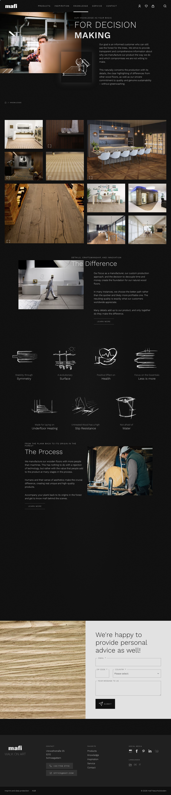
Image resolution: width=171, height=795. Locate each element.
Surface (65, 378)
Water (127, 428)
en (130, 764)
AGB (34, 791)
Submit (108, 704)
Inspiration (62, 6)
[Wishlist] (146, 6)
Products (44, 6)
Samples (147, 601)
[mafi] (11, 6)
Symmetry (24, 378)
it (140, 764)
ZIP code (102, 669)
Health (106, 378)
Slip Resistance (85, 428)
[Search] (165, 6)
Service (97, 6)
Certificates (106, 601)
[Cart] (153, 6)
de (135, 764)
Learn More (104, 321)
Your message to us (108, 681)
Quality (23, 601)
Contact (111, 6)
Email (102, 658)
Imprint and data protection (17, 791)
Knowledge (80, 6)
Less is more (147, 378)
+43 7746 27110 (61, 766)
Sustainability (64, 601)
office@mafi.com (63, 773)
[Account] (139, 6)
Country (120, 669)
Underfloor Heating (44, 428)
